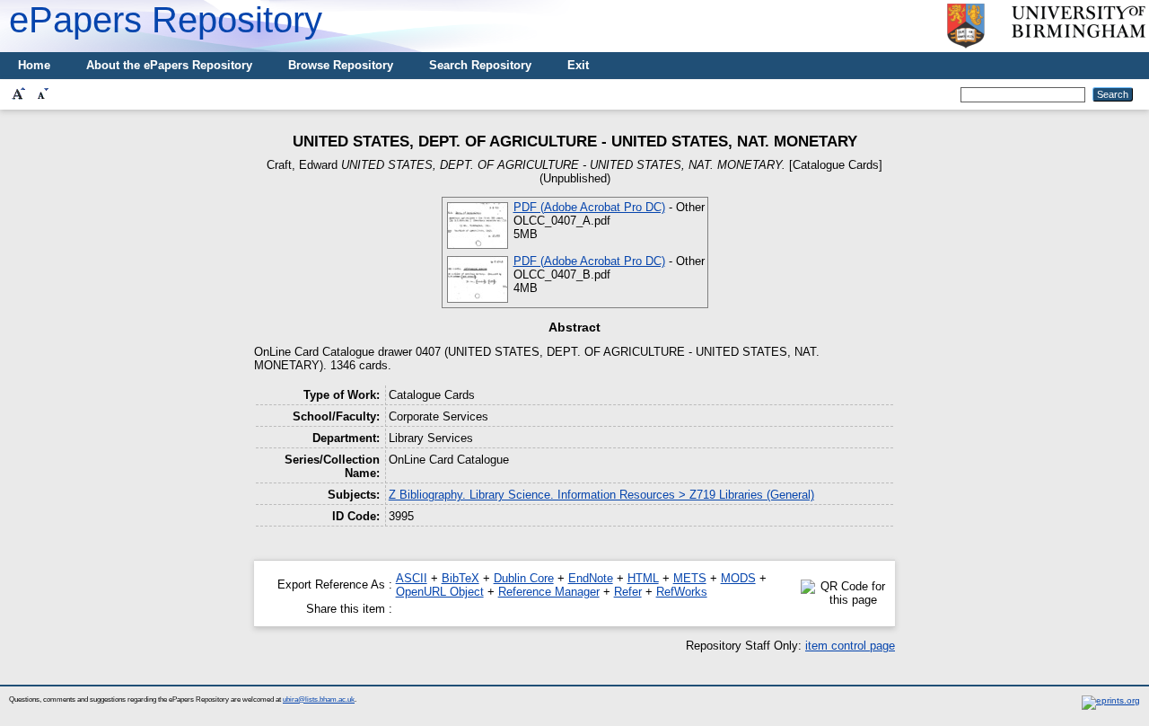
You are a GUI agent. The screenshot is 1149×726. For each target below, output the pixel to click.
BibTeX (460, 578)
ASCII (411, 578)
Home (34, 65)
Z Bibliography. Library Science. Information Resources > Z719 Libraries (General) (601, 494)
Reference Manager (549, 591)
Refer (628, 591)
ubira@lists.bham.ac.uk (319, 699)
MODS (738, 578)
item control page (850, 645)
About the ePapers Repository (169, 65)
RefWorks (681, 591)
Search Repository (480, 65)
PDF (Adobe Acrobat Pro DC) (589, 207)
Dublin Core (524, 578)
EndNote (590, 578)
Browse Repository (340, 65)
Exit (578, 65)
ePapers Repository (165, 20)
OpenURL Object (440, 591)
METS (689, 578)
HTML (643, 578)
